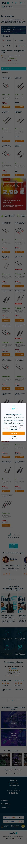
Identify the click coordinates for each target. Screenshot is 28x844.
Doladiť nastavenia (13, 438)
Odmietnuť (13, 436)
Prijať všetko (13, 433)
